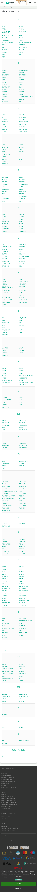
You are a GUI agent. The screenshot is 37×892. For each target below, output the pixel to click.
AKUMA (21, 29)
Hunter (21, 295)
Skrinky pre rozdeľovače (8, 802)
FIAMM (21, 219)
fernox (21, 216)
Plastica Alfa (6, 493)
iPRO (3, 325)
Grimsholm (6, 263)
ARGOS (4, 45)
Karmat (21, 368)
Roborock (5, 551)
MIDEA (21, 427)
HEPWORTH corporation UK (7, 287)
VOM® (4, 681)
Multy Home (23, 430)
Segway (4, 571)
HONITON (5, 293)
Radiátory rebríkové (7, 796)
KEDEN (4, 371)
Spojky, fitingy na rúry (7, 783)
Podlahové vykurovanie (8, 781)
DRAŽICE (4, 161)
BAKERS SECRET (24, 70)
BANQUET (22, 72)
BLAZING (21, 87)
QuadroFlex (6, 526)
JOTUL (21, 353)
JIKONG (21, 350)
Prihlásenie (4, 826)
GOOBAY (4, 256)
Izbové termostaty (6, 779)
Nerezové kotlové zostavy (9, 804)
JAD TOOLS (5, 348)
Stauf (4, 598)
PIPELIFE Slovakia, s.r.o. (9, 491)
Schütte (5, 576)
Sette (4, 574)
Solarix (4, 591)
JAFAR (21, 348)
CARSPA (4, 119)
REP (3, 549)
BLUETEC (22, 89)
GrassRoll (22, 259)
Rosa (21, 551)
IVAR (20, 332)
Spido (21, 593)
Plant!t (21, 491)
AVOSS (4, 54)
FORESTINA (5, 229)
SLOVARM (5, 586)
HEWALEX (22, 286)
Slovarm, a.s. (23, 586)
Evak (3, 201)
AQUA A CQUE (6, 37)
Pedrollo (22, 486)
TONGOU (5, 633)
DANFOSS (5, 147)
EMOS (21, 189)
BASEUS (4, 77)
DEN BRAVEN (6, 154)
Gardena (22, 247)
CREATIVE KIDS (23, 131)
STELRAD (22, 598)
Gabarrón (22, 244)
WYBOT (21, 701)
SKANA (4, 583)
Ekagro (4, 182)
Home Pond (6, 290)
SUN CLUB (22, 603)
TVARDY (4, 638)
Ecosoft (5, 179)
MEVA (4, 427)
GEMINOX (5, 251)
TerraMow (6, 623)
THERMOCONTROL (8, 628)
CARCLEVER (22, 117)
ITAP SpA (5, 332)
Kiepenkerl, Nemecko (26, 375)
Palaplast (22, 481)
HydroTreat (23, 302)
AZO (20, 54)
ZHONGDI (5, 743)
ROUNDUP (22, 553)
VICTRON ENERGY (7, 674)
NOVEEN (4, 448)
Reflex (4, 546)
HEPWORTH (22, 284)
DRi (20, 161)
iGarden (4, 320)
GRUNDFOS (5, 266)
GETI (20, 251)
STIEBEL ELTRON (24, 600)
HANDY (4, 281)
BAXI (20, 77)
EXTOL (21, 201)
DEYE (20, 154)
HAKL (20, 279)
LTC (20, 402)
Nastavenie (18, 879)
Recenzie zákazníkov (7, 841)
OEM (3, 461)
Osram (21, 466)
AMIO (20, 35)
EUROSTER (22, 198)
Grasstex (5, 261)
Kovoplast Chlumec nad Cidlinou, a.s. (26, 383)
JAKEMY (4, 350)
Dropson (5, 164)
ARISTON (22, 45)
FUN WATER (22, 231)
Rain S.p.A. (5, 541)
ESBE (3, 194)
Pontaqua (5, 501)
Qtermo (22, 523)
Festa (4, 219)
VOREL (21, 681)
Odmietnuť (18, 889)
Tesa (20, 623)
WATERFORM (23, 694)
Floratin (5, 226)
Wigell (4, 699)
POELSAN (22, 496)
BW (20, 101)
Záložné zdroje (5, 808)
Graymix (22, 261)
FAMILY (4, 214)
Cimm (3, 124)
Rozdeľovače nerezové (8, 798)
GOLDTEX (22, 254)
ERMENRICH (22, 191)
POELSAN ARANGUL (8, 498)
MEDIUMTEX (23, 425)
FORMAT (21, 229)
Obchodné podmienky (8, 813)
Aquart (21, 40)
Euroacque (23, 196)
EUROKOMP (5, 198)
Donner (4, 159)
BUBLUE (21, 99)
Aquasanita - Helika (8, 42)
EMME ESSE (5, 189)
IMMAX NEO (5, 323)
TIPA (20, 630)
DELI (20, 149)
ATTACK (21, 50)
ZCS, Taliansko (24, 741)
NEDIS (4, 443)
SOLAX (4, 593)
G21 (3, 244)
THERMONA (22, 628)
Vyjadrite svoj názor (7, 839)
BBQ (3, 80)
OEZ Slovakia (23, 461)
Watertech (6, 696)
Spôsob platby (5, 816)
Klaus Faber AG (7, 380)
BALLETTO (5, 72)
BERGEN (4, 82)
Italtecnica (6, 330)
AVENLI (21, 52)
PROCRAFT (5, 503)
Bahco (4, 70)
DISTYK (4, 156)
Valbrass (22, 666)
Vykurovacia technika (8, 768)
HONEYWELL (23, 290)
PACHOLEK (5, 481)
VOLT (21, 678)
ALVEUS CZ (22, 31)
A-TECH (4, 26)
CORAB (4, 131)
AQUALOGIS (5, 40)
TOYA (21, 635)
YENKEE (21, 727)
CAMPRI (21, 114)
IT (19, 327)
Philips (21, 489)
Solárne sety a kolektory (8, 787)
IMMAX (21, 320)
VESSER (21, 671)
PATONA (4, 484)
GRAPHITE (5, 259)
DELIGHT (4, 152)
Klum (21, 380)
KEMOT (4, 373)
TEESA (4, 621)
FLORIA (21, 226)
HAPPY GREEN (23, 281)
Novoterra (23, 448)
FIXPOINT (5, 224)
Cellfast (5, 122)
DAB (3, 144)
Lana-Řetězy (6, 400)
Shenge (21, 574)
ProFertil (22, 503)
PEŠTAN (4, 489)
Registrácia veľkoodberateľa (10, 828)
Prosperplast (7, 505)
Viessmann (22, 674)
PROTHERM (22, 505)
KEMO (21, 371)
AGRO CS (22, 26)
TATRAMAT (22, 618)
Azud (4, 57)
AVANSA (4, 52)
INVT (20, 323)
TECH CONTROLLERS (25, 621)
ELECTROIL (5, 184)
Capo (4, 117)
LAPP (20, 400)
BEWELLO (5, 84)
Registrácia (4, 823)
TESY (3, 625)
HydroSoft (6, 302)
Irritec (21, 325)
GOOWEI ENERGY (24, 256)
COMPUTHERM (23, 129)
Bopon (4, 92)
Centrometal (23, 122)
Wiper (4, 701)
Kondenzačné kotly (6, 771)
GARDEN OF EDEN (7, 247)
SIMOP (21, 579)
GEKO (21, 249)
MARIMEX (22, 423)
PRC (20, 501)
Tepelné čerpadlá (6, 806)
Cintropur (22, 124)
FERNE (4, 216)
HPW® (4, 295)
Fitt (20, 221)
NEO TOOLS (22, 443)
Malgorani (5, 423)
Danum (21, 147)
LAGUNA (4, 397)
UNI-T (4, 651)
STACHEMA (22, 595)
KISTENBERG (23, 378)
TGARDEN (22, 625)
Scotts (22, 569)
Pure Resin (5, 508)
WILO (20, 699)
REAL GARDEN (6, 544)
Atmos (4, 50)
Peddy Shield (6, 486)
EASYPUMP (5, 177)
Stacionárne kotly (6, 775)
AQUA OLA (22, 37)
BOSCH (21, 92)
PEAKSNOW (22, 484)
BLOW (4, 89)
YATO (3, 727)
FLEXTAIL (22, 224)
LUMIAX (4, 405)
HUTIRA (21, 297)
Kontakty (4, 836)
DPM (20, 159)
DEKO (4, 149)
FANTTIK (21, 214)
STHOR (4, 600)
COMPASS (22, 126)
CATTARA (22, 119)
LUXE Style (6, 407)
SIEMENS (22, 576)
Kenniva (21, 373)
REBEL (21, 544)
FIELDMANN (5, 221)
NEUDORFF (5, 445)
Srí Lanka (5, 595)
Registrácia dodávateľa (8, 830)
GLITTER (4, 254)
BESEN (21, 82)
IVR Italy (5, 335)
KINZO (4, 378)
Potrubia (3, 785)
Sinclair (5, 581)
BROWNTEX (5, 96)
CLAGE (4, 126)
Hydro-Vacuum (7, 300)
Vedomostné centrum (7, 843)
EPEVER (4, 191)
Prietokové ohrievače (7, 777)
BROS (21, 94)
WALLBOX (5, 694)
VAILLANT (5, 666)
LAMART (21, 397)
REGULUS (22, 546)
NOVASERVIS (23, 445)
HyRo (4, 305)
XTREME (4, 714)
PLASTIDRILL (23, 493)
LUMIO (21, 405)
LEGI (3, 402)
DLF (20, 156)
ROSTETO (5, 553)
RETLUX (21, 549)
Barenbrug (6, 75)
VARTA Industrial (8, 671)
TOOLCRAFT (23, 633)
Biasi (20, 84)
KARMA (4, 368)
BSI (3, 99)
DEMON (21, 152)
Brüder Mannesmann (26, 96)
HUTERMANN (6, 297)
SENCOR (21, 571)
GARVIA (4, 249)
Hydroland (23, 300)
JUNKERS (5, 355)
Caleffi (4, 114)
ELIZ (3, 186)
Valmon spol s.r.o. (8, 669)
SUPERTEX (22, 605)
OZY (3, 468)
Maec (4, 420)
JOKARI (4, 353)
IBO (3, 318)
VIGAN (4, 676)
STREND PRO (6, 603)
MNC (3, 430)
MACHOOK (22, 420)
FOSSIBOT (5, 231)
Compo (4, 129)
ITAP (20, 330)
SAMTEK (21, 567)
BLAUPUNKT (6, 87)
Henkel (4, 284)
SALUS (4, 567)
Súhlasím (18, 884)
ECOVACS (22, 179)
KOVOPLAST (6, 383)
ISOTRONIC (5, 327)
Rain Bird (22, 539)
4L (3, 756)
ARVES (4, 47)
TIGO (3, 630)
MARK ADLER (6, 425)
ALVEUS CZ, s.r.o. (7, 35)
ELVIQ (21, 186)
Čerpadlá (3, 792)
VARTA (21, 669)
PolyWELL (22, 498)
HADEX (4, 279)
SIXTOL (21, 581)
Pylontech (6, 510)
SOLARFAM (22, 588)
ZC (3, 741)
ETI (3, 196)
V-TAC (21, 664)
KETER (4, 375)
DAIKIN (21, 144)
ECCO (21, 177)
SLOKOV (21, 583)
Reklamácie (4, 818)
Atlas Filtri (23, 47)
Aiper (4, 29)
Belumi (21, 80)
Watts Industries (25, 696)
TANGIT (4, 618)
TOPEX (4, 635)
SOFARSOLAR (6, 588)
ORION (4, 466)
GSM (20, 266)
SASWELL (5, 569)
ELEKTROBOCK (23, 184)
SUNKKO (4, 605)
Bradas (4, 94)
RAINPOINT (22, 541)
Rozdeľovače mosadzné (8, 800)
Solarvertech (24, 591)
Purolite (22, 508)
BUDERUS (5, 101)
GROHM (21, 263)
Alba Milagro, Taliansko (6, 32)
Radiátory (4, 794)
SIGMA (4, 579)
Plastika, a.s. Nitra (8, 496)
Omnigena (5, 463)
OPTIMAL (22, 463)
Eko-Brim (22, 182)
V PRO (4, 664)
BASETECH (22, 75)
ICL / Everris (23, 318)
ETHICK (21, 194)
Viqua (21, 676)
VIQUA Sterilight (7, 678)
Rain (3, 539)
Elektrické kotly (5, 773)
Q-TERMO (5, 523)
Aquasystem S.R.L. (25, 42)
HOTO (21, 293)
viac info (18, 876)
